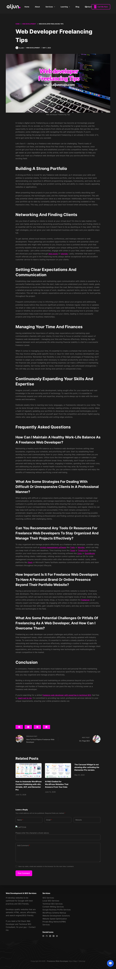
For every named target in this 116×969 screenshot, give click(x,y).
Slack (30, 562)
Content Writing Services (53, 907)
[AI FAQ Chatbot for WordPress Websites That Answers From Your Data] (58, 770)
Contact (88, 7)
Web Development (33, 48)
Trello (72, 547)
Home (26, 7)
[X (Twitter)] (28, 727)
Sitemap (82, 961)
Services (49, 7)
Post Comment (24, 873)
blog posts (53, 254)
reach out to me (25, 698)
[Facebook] (19, 727)
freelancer (85, 600)
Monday (81, 547)
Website (78, 820)
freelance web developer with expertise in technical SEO (66, 695)
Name (20, 820)
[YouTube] (53, 936)
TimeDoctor (83, 550)
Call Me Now (101, 6)
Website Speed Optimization (54, 919)
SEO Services (48, 898)
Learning (64, 7)
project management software (53, 547)
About (37, 7)
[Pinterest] (37, 727)
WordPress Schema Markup (54, 913)
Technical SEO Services (52, 904)
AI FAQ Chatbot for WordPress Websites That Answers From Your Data (56, 784)
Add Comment (23, 845)
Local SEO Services (50, 901)
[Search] (86, 7)
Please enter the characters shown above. (32, 833)
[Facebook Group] (57, 936)
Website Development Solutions (56, 916)
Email (49, 820)
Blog (77, 7)
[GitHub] (47, 936)
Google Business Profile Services (56, 910)
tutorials (64, 254)
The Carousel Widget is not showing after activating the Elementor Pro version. (86, 767)
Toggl (72, 550)
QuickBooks (90, 553)
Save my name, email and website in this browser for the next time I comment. (46, 866)
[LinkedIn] (46, 727)
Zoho (79, 553)
